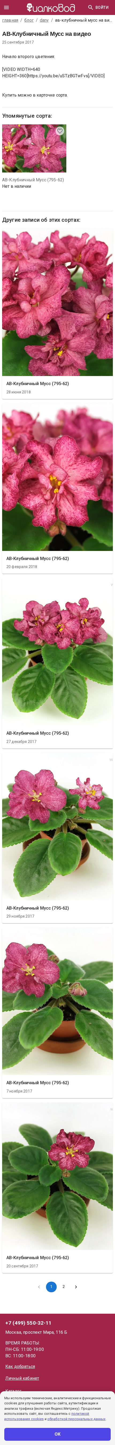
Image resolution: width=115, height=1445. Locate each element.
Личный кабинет (22, 1378)
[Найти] (90, 7)
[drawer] (6, 7)
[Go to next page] (76, 1287)
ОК (58, 1434)
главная (10, 20)
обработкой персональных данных (76, 1419)
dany (44, 20)
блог (29, 20)
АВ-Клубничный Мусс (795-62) (33, 179)
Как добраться (20, 1366)
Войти (102, 7)
